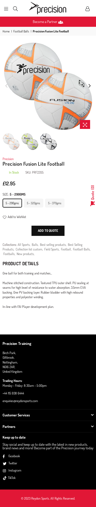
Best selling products (53, 245)
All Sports (24, 245)
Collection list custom (29, 249)
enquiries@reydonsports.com (20, 401)
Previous (6, 86)
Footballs (9, 254)
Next (89, 86)
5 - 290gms (12, 203)
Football (66, 249)
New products (25, 254)
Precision (8, 159)
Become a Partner (45, 21)
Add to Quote (48, 230)
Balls (35, 245)
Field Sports (51, 249)
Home (6, 31)
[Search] (15, 8)
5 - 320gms (33, 203)
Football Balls (21, 31)
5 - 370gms (54, 203)
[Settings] (87, 8)
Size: (14, 194)
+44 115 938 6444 (13, 393)
